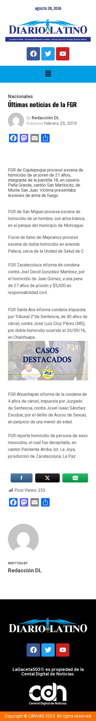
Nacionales (20, 96)
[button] (48, 74)
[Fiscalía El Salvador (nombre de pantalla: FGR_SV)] (48, 258)
